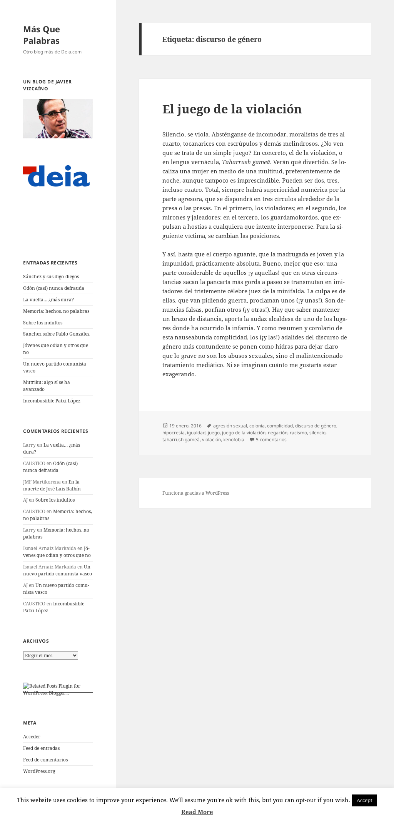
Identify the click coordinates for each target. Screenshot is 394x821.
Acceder (31, 736)
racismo (298, 432)
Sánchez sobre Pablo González (56, 334)
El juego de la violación (232, 109)
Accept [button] (364, 800)
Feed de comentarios (45, 759)
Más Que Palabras (41, 34)
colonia (257, 425)
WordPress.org (39, 771)
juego (214, 432)
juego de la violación (243, 432)
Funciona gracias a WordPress (195, 493)
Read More (197, 812)
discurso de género (315, 425)
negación (277, 432)
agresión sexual (230, 425)
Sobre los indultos (42, 322)
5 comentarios (271, 439)
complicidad (280, 425)
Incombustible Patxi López (51, 400)
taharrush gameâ (181, 439)
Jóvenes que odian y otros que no (57, 551)
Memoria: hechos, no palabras (56, 311)
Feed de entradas (41, 748)
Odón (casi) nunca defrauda (53, 288)
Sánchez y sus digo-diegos (51, 276)
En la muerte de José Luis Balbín (52, 485)
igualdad (196, 432)
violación (211, 439)
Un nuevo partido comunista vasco (57, 570)
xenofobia (233, 439)
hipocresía (173, 432)
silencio (317, 432)
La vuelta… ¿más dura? (48, 299)
